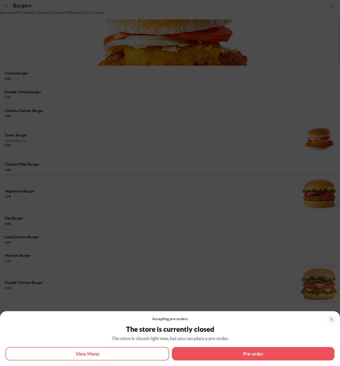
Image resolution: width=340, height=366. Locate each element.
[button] (331, 319)
